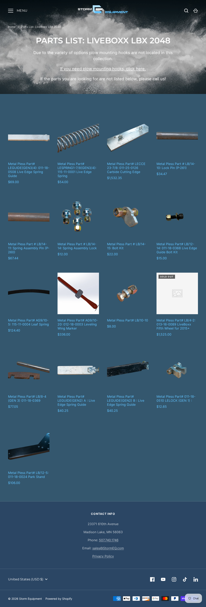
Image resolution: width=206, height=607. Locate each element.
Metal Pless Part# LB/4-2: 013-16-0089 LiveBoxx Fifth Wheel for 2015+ (176, 324)
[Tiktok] (184, 579)
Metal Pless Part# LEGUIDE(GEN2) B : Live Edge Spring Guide (125, 400)
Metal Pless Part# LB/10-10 (127, 320)
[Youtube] (163, 579)
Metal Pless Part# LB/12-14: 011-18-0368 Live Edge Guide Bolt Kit (177, 248)
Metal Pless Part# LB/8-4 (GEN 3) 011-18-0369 (27, 398)
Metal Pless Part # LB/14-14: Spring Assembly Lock (77, 246)
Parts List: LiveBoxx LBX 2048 (41, 26)
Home (12, 26)
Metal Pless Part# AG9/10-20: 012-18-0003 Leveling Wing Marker (78, 324)
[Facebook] (152, 579)
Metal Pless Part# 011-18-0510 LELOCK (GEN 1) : (176, 398)
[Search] (186, 10)
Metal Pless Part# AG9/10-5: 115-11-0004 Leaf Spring (28, 322)
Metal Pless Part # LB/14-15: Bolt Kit (126, 246)
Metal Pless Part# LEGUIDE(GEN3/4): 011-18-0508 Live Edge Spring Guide (28, 170)
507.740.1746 (108, 540)
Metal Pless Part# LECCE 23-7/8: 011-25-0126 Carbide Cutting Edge (126, 168)
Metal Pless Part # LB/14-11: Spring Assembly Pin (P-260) (28, 248)
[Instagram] (174, 579)
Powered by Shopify (58, 598)
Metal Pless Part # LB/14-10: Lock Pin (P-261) (176, 166)
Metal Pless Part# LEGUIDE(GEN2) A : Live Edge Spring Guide (76, 400)
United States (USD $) (25, 579)
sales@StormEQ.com (108, 548)
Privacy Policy (103, 556)
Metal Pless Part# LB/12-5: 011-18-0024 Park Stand (28, 475)
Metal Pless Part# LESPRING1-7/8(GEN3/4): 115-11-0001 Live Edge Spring (77, 170)
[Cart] (195, 10)
